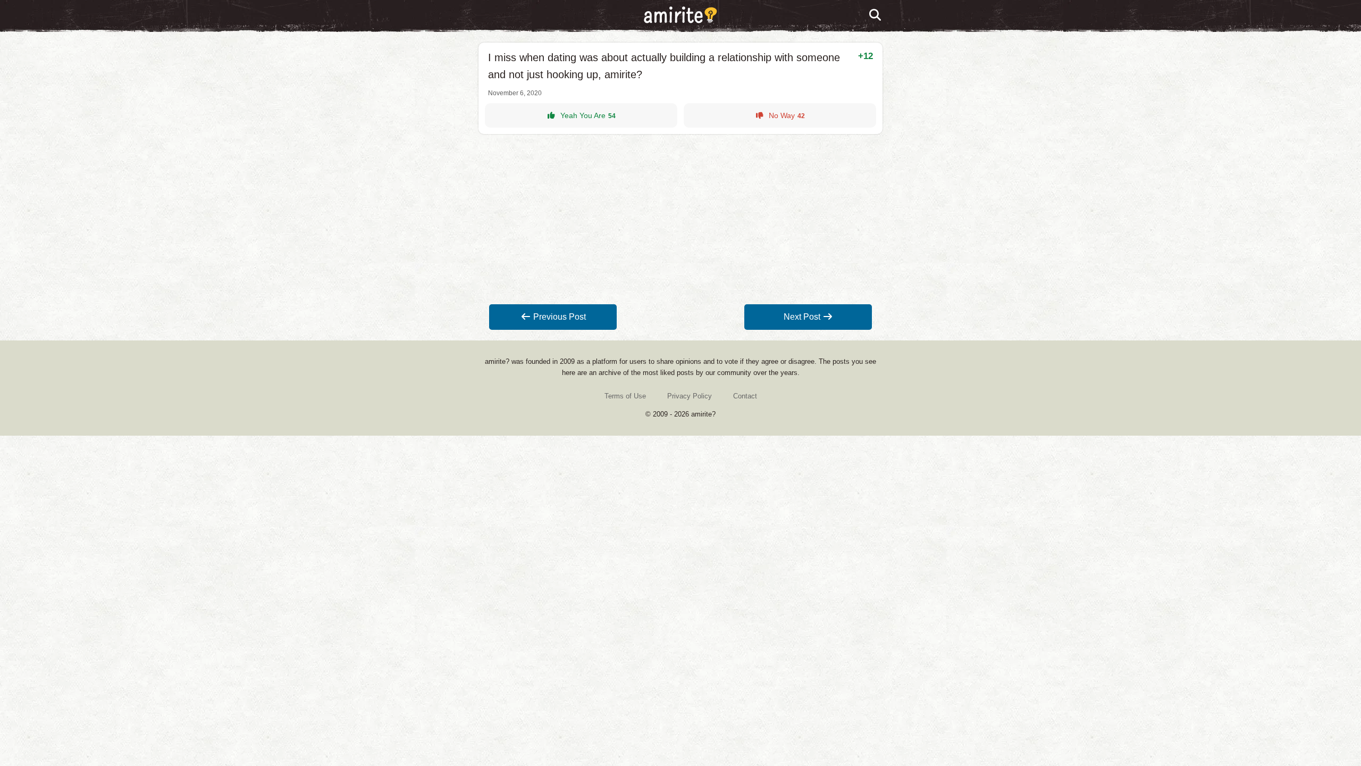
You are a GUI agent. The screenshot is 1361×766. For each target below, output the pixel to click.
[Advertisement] (680, 219)
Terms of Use (625, 396)
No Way (787, 115)
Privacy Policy (689, 396)
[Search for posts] (875, 15)
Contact (745, 396)
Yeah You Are (588, 115)
